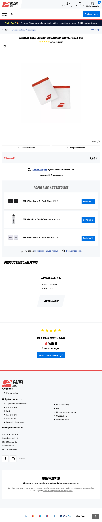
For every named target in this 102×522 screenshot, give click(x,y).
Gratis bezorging (40, 169)
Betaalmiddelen (74, 250)
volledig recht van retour (46, 250)
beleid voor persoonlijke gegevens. (58, 491)
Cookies (21, 458)
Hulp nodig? (95, 30)
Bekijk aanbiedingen (87, 23)
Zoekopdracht (91, 14)
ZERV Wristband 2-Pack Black (37, 201)
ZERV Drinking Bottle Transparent (39, 219)
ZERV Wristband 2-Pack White (37, 237)
